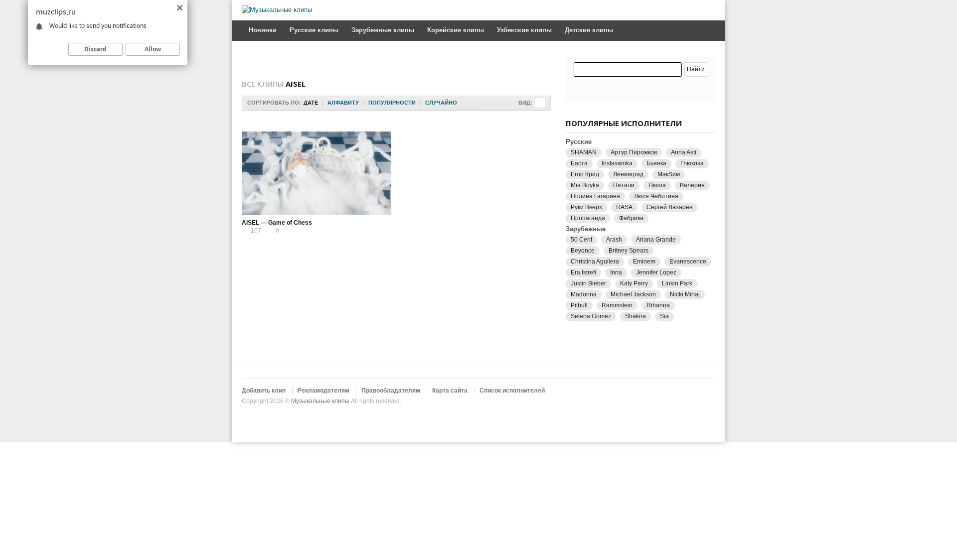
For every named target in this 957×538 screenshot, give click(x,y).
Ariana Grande (656, 239)
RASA (624, 207)
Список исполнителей (512, 390)
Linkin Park (677, 283)
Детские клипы (589, 30)
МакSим (668, 174)
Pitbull (579, 305)
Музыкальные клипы (320, 401)
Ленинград (628, 174)
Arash (614, 239)
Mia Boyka (585, 185)
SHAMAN (584, 152)
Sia (664, 316)
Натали (624, 185)
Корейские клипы (455, 30)
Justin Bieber (588, 283)
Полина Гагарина (595, 196)
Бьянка (656, 163)
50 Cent (581, 239)
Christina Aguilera (595, 261)
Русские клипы (314, 30)
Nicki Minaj (685, 294)
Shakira (635, 316)
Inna (616, 272)
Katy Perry (634, 283)
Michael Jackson (633, 294)
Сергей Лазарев (669, 207)
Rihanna (658, 305)
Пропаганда (588, 218)
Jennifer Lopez (656, 272)
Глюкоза (692, 163)
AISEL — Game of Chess (277, 222)
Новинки (263, 30)
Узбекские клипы (524, 30)
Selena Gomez (591, 316)
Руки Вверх (586, 207)
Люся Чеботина (656, 196)
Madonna (584, 294)
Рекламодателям (323, 390)
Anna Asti (683, 152)
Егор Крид (585, 174)
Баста (579, 163)
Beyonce (583, 250)
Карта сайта (450, 390)
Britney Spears (628, 250)
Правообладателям (390, 390)
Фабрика (631, 218)
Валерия (692, 185)
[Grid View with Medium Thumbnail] (540, 103)
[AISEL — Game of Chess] (316, 173)
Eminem (644, 261)
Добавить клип (264, 390)
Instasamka (617, 163)
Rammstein (617, 305)
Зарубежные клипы (382, 30)
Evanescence (687, 261)
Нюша (657, 185)
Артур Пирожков (634, 152)
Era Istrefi (583, 272)
